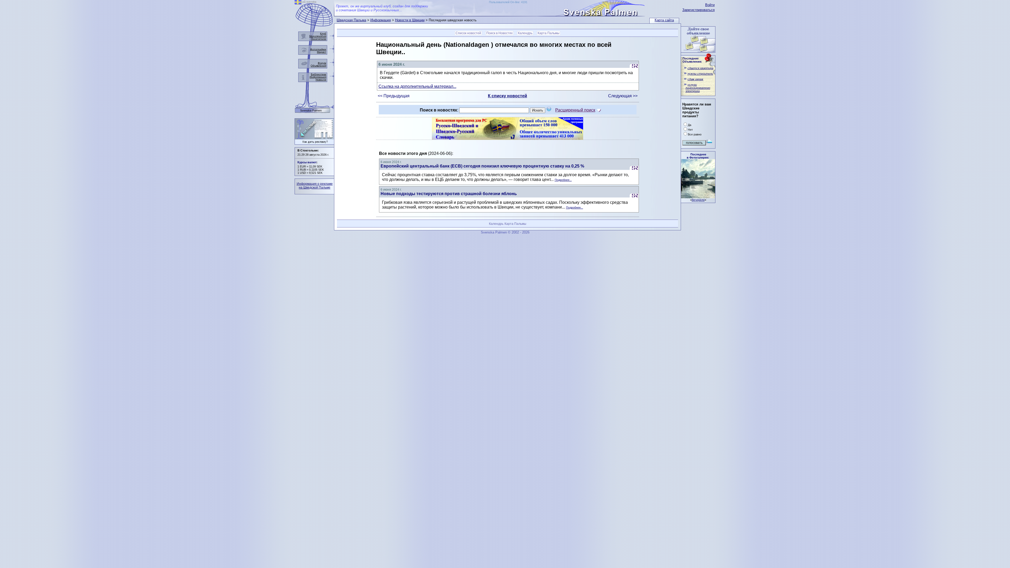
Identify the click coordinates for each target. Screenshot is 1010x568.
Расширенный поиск (575, 110)
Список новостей (468, 33)
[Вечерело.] (698, 197)
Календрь (525, 33)
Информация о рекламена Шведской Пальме (315, 185)
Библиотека (318, 74)
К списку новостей (507, 96)
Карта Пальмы (548, 33)
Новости (321, 79)
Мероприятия (317, 36)
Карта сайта (664, 20)
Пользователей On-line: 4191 (508, 2)
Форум (322, 63)
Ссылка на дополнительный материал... (417, 86)
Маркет (321, 51)
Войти (710, 5)
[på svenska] (298, 3)
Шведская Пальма (351, 20)
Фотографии (318, 49)
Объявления (318, 65)
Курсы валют (306, 162)
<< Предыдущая (394, 96)
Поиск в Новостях (499, 33)
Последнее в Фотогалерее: (698, 156)
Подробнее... (563, 179)
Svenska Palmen (311, 110)
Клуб (323, 33)
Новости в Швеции (410, 20)
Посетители (318, 38)
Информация (380, 20)
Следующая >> (623, 96)
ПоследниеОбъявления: (692, 60)
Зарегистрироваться (698, 10)
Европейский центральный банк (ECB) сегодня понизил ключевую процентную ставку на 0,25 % (482, 166)
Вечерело (698, 199)
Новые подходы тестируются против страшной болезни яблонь (449, 193)
